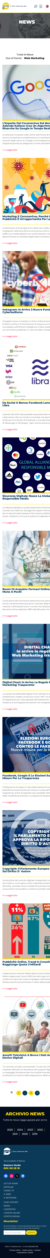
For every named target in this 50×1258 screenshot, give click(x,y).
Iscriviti (31, 1233)
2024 (20, 1129)
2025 (10, 1129)
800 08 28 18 (12, 1168)
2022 (40, 1129)
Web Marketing (34, 58)
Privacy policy (14, 1250)
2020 (25, 1133)
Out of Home (14, 58)
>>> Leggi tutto (9, 150)
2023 (30, 1129)
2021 (15, 1133)
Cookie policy (27, 1250)
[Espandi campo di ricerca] (35, 6)
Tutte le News (25, 54)
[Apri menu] (40, 6)
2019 (34, 1133)
